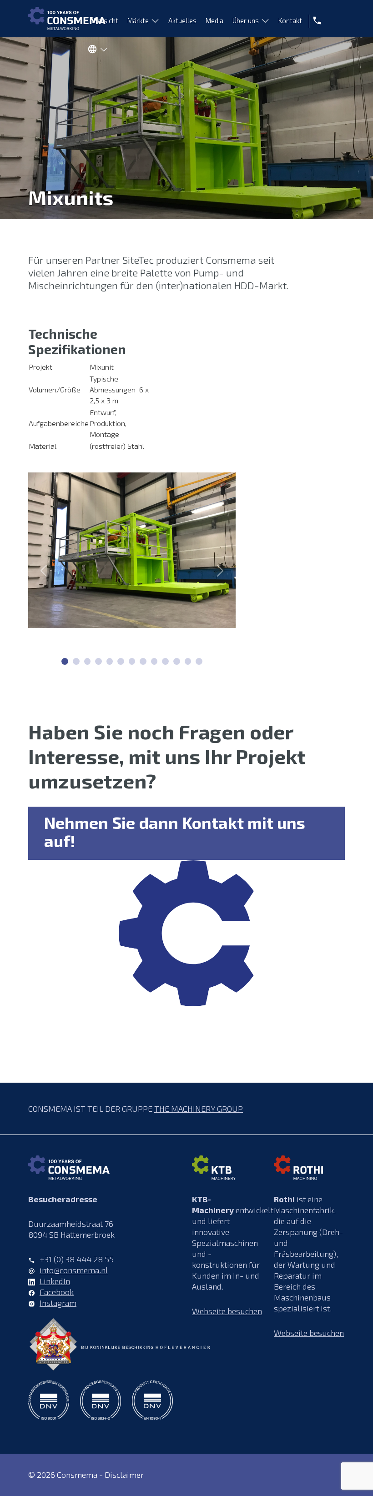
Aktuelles (182, 20)
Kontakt (290, 20)
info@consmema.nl (74, 1270)
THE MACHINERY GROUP (198, 1109)
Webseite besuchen (227, 1311)
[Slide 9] (165, 661)
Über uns (245, 20)
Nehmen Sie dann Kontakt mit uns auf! (174, 831)
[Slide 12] (199, 661)
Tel (315, 20)
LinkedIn (55, 1281)
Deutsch (95, 51)
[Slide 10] (176, 661)
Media (214, 20)
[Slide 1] (76, 661)
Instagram (58, 1303)
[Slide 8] (154, 661)
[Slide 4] (109, 661)
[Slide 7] (143, 661)
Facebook (57, 1292)
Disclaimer (124, 1475)
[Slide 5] (120, 661)
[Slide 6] (132, 661)
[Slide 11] (188, 661)
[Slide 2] (87, 661)
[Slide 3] (98, 661)
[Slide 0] (64, 661)
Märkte (138, 20)
